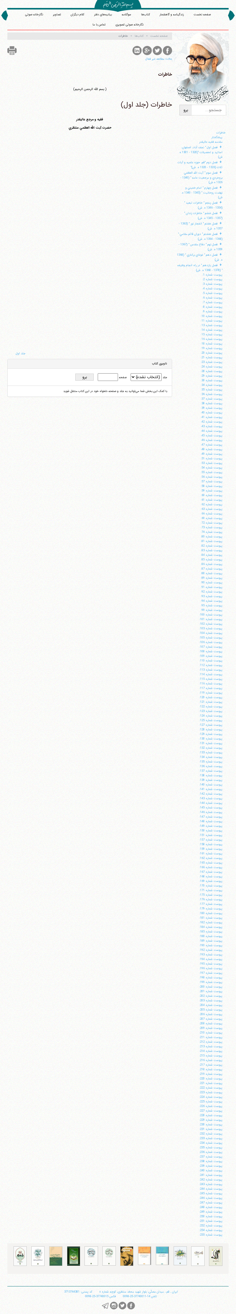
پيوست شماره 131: (210, 743)
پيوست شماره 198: (210, 977)
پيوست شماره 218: (210, 1069)
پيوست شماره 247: (210, 1202)
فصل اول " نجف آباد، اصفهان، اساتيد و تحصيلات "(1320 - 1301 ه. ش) (200, 152)
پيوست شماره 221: (210, 1083)
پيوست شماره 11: (211, 320)
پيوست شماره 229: (210, 1120)
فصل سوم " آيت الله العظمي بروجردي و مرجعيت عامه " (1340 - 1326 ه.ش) (201, 178)
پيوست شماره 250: (210, 1216)
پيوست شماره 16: (211, 339)
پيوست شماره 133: (210, 752)
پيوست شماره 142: (210, 794)
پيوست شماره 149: (210, 826)
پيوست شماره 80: (211, 536)
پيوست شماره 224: (210, 1097)
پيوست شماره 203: (210, 1000)
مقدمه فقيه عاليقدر (210, 142)
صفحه (122, 377)
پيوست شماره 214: (210, 1051)
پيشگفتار (216, 137)
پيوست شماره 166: (210, 867)
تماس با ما (99, 24)
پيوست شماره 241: (210, 1175)
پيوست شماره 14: (211, 330)
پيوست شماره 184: (210, 927)
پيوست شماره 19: (211, 348)
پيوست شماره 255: (210, 1235)
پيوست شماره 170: (210, 885)
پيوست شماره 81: (211, 541)
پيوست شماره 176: (210, 899)
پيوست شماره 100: (210, 614)
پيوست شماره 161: (210, 853)
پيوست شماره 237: (210, 1156)
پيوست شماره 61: (211, 500)
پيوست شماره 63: (211, 509)
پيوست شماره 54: (211, 467)
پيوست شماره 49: (211, 454)
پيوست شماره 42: (211, 422)
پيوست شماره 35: (211, 389)
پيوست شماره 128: (210, 729)
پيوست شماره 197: (210, 973)
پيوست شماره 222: (210, 1088)
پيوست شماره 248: (210, 1207)
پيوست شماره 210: (210, 1032)
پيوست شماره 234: (210, 1143)
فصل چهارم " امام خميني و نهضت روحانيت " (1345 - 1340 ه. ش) (201, 193)
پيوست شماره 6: (212, 298)
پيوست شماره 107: (210, 647)
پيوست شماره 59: (211, 490)
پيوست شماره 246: (210, 1198)
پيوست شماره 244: (210, 1189)
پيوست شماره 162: (210, 858)
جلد (164, 377)
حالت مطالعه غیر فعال (158, 59)
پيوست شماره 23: (211, 362)
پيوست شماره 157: (210, 840)
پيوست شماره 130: (210, 738)
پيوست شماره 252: (210, 1225)
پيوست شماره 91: (211, 587)
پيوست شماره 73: (211, 527)
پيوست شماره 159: (210, 849)
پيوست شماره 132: (210, 748)
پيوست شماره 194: (210, 959)
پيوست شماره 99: (211, 610)
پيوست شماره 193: (210, 954)
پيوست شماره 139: (210, 780)
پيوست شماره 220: (210, 1078)
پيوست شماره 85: (211, 559)
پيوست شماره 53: (211, 463)
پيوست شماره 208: (210, 1023)
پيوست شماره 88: (211, 573)
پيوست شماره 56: (211, 477)
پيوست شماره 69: (211, 518)
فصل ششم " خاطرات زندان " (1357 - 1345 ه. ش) (203, 215)
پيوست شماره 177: (210, 904)
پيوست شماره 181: (210, 918)
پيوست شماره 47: (211, 444)
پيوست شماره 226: (210, 1106)
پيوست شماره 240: (210, 1170)
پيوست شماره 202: (210, 996)
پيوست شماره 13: (211, 325)
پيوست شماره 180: (210, 913)
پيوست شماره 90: (211, 582)
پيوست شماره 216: (210, 1060)
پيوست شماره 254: (210, 1230)
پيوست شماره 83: (211, 550)
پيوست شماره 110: (210, 660)
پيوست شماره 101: (210, 619)
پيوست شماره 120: (210, 697)
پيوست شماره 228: (210, 1115)
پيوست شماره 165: (210, 862)
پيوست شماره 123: (210, 711)
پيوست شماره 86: (211, 564)
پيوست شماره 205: (210, 1009)
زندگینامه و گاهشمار (171, 14)
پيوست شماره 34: (211, 385)
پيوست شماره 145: (210, 807)
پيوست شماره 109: (210, 656)
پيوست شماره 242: (210, 1179)
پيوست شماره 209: (210, 1028)
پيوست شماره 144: (210, 803)
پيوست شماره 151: (210, 835)
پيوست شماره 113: (210, 670)
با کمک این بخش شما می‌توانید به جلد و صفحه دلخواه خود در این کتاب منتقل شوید (115, 391)
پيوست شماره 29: (211, 376)
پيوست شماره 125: (210, 720)
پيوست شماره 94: (211, 601)
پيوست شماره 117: (210, 688)
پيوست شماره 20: (211, 353)
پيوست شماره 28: (211, 371)
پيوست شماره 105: (210, 637)
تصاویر (57, 14)
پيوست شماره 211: (210, 1037)
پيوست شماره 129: (210, 734)
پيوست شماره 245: (210, 1193)
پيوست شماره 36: (211, 394)
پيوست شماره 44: (211, 431)
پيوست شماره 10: (211, 316)
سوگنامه (126, 14)
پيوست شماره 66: (211, 513)
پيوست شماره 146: (210, 812)
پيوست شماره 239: (210, 1166)
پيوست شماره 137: (210, 771)
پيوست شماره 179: (210, 908)
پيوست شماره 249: (210, 1212)
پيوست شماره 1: (212, 275)
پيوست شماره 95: (211, 605)
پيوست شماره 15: (211, 334)
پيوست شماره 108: (210, 651)
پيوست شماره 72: (211, 523)
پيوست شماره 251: (210, 1221)
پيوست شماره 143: (210, 798)
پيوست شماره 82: (211, 546)
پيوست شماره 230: (210, 1124)
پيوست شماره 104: (210, 633)
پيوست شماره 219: (210, 1074)
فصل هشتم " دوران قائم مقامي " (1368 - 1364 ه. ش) (200, 236)
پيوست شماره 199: (210, 982)
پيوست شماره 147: (210, 817)
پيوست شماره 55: (211, 472)
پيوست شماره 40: (211, 412)
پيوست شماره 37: (211, 399)
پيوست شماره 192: (210, 950)
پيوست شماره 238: (210, 1161)
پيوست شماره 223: (210, 1092)
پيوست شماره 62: (211, 504)
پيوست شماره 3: (212, 284)
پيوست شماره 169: (210, 881)
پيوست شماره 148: (210, 821)
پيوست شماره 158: (210, 844)
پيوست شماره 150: (210, 830)
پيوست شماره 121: (210, 702)
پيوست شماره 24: (211, 366)
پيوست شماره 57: (211, 481)
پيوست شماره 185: (210, 931)
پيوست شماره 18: (211, 343)
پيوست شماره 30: (211, 380)
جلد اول (21, 353)
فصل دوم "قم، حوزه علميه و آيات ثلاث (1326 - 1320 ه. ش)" (200, 165)
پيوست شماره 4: (212, 288)
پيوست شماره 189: (210, 941)
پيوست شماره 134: (210, 757)
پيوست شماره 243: (210, 1184)
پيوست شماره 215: (210, 1055)
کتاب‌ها (145, 14)
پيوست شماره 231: (210, 1129)
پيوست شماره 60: (211, 495)
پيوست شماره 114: (210, 674)
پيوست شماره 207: (210, 1019)
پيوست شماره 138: (210, 775)
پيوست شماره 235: (210, 1147)
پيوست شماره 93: (211, 596)
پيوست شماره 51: (211, 458)
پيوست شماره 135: (210, 761)
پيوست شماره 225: (210, 1101)
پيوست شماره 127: (210, 725)
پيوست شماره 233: (210, 1138)
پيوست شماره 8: (212, 307)
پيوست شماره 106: (210, 642)
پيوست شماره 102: (210, 624)
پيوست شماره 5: (212, 293)
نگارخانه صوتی (34, 14)
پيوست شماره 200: (210, 987)
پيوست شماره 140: (210, 784)
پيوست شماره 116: (210, 683)
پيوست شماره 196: (210, 968)
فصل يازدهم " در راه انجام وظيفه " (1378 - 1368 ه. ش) (199, 268)
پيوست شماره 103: (210, 628)
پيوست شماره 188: (210, 936)
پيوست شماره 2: (212, 279)
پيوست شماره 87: (211, 569)
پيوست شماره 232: (210, 1133)
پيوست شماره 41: (211, 417)
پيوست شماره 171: (210, 890)
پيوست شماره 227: (210, 1111)
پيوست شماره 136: (210, 766)
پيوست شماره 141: (210, 789)
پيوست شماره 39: (211, 408)
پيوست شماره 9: (212, 311)
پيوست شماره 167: (210, 872)
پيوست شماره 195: (210, 964)
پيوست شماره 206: (210, 1014)
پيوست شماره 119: (210, 693)
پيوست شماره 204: (210, 1005)
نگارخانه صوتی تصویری (130, 24)
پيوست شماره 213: (210, 1046)
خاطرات (221, 132)
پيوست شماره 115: (210, 679)
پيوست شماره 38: (211, 403)
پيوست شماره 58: (211, 486)
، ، (138, 1292)
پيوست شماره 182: (210, 922)
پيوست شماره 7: (212, 302)
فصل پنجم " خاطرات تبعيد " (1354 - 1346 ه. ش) (203, 205)
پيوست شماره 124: (210, 715)
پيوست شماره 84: (211, 555)
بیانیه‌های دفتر (103, 14)
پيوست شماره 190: (210, 945)
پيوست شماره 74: (211, 532)
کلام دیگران (77, 14)
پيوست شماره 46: (211, 440)
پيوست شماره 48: (211, 449)
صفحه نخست (202, 14)
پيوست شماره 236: (210, 1152)
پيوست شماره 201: (210, 991)
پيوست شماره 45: (211, 435)
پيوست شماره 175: (210, 895)
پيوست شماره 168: (210, 876)
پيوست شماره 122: (210, 706)
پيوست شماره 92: (211, 591)
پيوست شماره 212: (210, 1042)
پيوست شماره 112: (210, 665)
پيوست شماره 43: (211, 426)
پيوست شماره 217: (210, 1065)
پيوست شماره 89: (211, 578)
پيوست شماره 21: (211, 357)
